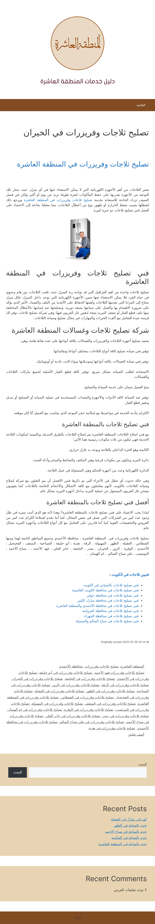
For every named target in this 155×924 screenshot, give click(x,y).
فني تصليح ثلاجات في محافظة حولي (113, 595)
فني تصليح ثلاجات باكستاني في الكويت (111, 585)
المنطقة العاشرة (132, 666)
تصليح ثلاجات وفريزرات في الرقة (125, 685)
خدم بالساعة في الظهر (130, 825)
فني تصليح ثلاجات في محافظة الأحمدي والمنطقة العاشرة (98, 606)
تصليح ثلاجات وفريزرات (102, 666)
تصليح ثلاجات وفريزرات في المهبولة (57, 703)
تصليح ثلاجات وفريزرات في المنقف (110, 703)
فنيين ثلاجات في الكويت (130, 574)
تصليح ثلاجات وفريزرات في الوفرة (88, 710)
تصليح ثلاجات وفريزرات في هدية (112, 728)
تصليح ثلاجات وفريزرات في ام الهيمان (35, 710)
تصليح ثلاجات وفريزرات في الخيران (37, 679)
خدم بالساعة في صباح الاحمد (126, 832)
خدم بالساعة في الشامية (129, 838)
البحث (142, 764)
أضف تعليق (136, 734)
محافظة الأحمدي (71, 666)
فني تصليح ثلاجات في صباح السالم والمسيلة (107, 621)
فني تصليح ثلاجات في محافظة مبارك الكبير (108, 600)
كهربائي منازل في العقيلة (129, 819)
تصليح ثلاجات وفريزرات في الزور (75, 685)
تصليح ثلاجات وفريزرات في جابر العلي (72, 716)
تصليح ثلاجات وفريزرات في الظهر (110, 691)
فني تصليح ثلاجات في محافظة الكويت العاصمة (105, 590)
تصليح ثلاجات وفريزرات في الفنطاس (87, 697)
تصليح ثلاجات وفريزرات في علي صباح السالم (92, 722)
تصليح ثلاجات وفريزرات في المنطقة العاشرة (83, 164)
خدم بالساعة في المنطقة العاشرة (122, 844)
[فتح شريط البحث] (6, 106)
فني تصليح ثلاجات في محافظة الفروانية (110, 611)
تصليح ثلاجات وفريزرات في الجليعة (90, 679)
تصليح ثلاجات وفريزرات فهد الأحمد (119, 673)
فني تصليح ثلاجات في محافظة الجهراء (111, 616)
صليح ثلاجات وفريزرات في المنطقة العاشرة (57, 200)
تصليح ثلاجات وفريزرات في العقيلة (59, 691)
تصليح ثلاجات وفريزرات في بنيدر (125, 716)
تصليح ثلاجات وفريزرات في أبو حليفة (65, 673)
